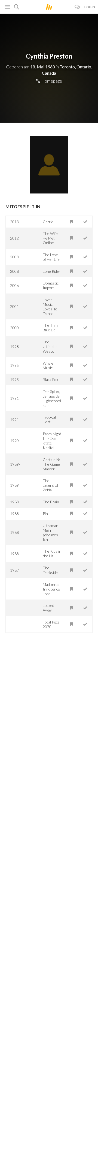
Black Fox (50, 379)
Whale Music (48, 365)
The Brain (51, 502)
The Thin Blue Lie (50, 327)
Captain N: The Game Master (51, 464)
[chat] (77, 7)
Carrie (48, 221)
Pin (45, 513)
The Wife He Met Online (50, 238)
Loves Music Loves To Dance (50, 306)
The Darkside (50, 570)
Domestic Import (51, 285)
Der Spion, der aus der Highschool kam (52, 398)
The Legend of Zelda (50, 485)
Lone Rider (51, 271)
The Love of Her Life (51, 257)
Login (89, 7)
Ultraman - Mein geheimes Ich (51, 532)
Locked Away (48, 607)
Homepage (51, 80)
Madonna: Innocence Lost (51, 589)
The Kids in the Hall (52, 553)
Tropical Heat (49, 419)
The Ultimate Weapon (50, 346)
